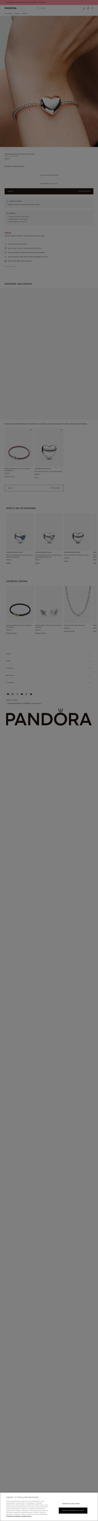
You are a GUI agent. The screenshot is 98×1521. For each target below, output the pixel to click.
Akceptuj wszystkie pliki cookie (73, 1510)
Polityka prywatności (13, 1516)
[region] (49, 1506)
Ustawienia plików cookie (71, 1503)
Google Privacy (26, 1516)
